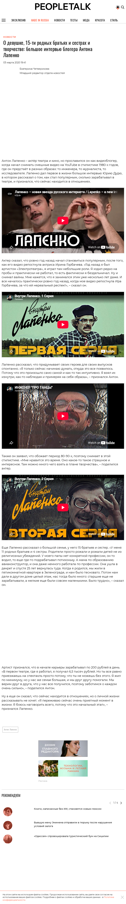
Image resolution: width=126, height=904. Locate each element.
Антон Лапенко (10, 729)
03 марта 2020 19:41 (14, 62)
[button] (121, 803)
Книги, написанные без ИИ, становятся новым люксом (67, 808)
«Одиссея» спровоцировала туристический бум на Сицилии (71, 836)
